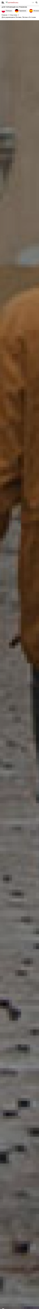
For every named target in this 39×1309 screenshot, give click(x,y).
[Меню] (3, 2)
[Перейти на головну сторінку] (19, 2)
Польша (9, 11)
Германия (22, 11)
